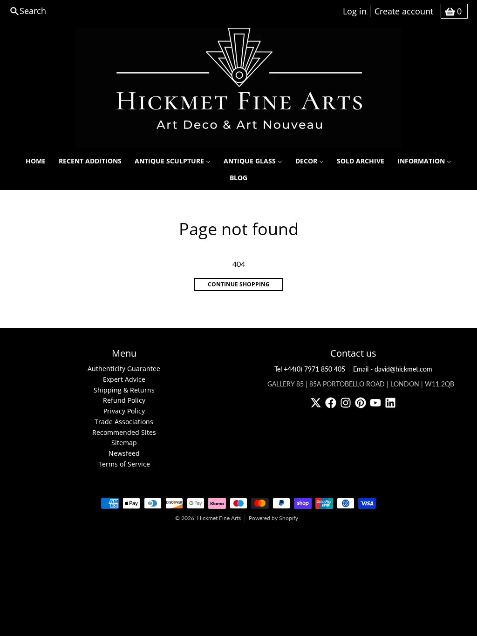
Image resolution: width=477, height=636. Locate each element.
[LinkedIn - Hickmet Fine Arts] (390, 402)
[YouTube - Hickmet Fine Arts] (375, 402)
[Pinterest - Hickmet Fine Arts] (360, 402)
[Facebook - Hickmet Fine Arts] (330, 402)
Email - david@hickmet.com (392, 369)
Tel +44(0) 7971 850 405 (309, 369)
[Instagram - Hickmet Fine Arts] (345, 402)
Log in (355, 11)
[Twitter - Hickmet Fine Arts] (315, 402)
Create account (404, 11)
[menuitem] (35, 161)
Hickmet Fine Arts (219, 517)
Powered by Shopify (273, 517)
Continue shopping (239, 284)
